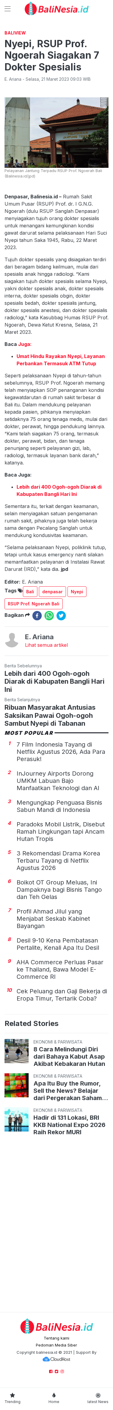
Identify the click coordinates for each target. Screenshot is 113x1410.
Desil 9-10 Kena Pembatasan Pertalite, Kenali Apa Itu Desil (58, 944)
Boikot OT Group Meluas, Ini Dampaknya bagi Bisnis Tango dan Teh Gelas (59, 889)
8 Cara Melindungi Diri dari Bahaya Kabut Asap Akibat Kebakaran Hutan (69, 1056)
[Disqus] (56, 1225)
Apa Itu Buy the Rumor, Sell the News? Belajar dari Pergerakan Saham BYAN (67, 1091)
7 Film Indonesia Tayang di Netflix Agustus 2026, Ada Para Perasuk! (61, 752)
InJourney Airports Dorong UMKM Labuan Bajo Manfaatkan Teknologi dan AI (58, 781)
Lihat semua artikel (46, 645)
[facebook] (37, 615)
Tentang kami (56, 1338)
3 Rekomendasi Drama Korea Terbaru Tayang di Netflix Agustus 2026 (58, 860)
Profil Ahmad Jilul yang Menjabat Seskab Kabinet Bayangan (53, 919)
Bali (30, 591)
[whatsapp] (49, 615)
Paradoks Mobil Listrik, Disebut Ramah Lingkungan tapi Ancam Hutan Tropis (61, 831)
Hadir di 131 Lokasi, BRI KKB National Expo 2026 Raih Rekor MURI (69, 1125)
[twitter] (61, 615)
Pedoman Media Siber (56, 1345)
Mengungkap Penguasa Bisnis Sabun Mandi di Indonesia (59, 806)
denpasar (52, 591)
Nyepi (77, 591)
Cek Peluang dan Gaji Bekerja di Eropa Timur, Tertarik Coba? (62, 995)
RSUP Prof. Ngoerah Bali (33, 603)
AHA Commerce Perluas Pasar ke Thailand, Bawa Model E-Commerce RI (60, 969)
